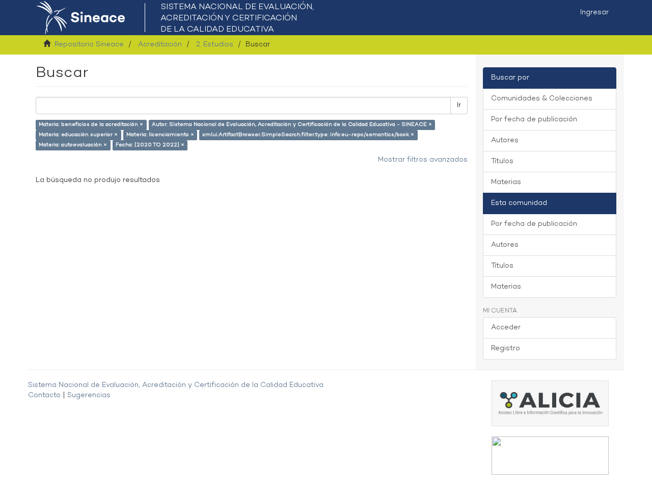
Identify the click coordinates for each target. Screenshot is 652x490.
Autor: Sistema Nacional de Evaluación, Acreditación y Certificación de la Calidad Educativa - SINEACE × (292, 124)
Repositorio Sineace (89, 44)
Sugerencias (89, 395)
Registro (505, 348)
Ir (459, 105)
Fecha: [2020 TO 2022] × (150, 145)
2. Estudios (214, 44)
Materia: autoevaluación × (73, 145)
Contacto (44, 395)
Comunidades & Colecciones (541, 99)
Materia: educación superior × (78, 135)
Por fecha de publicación (534, 119)
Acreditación (160, 44)
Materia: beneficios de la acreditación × (91, 124)
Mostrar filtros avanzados (423, 160)
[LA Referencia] (550, 455)
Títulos (502, 161)
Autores (505, 140)
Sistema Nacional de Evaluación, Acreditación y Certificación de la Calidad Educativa (175, 385)
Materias (506, 182)
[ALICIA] (550, 403)
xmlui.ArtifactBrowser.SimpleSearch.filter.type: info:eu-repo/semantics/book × (308, 135)
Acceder (506, 327)
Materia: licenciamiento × (160, 135)
